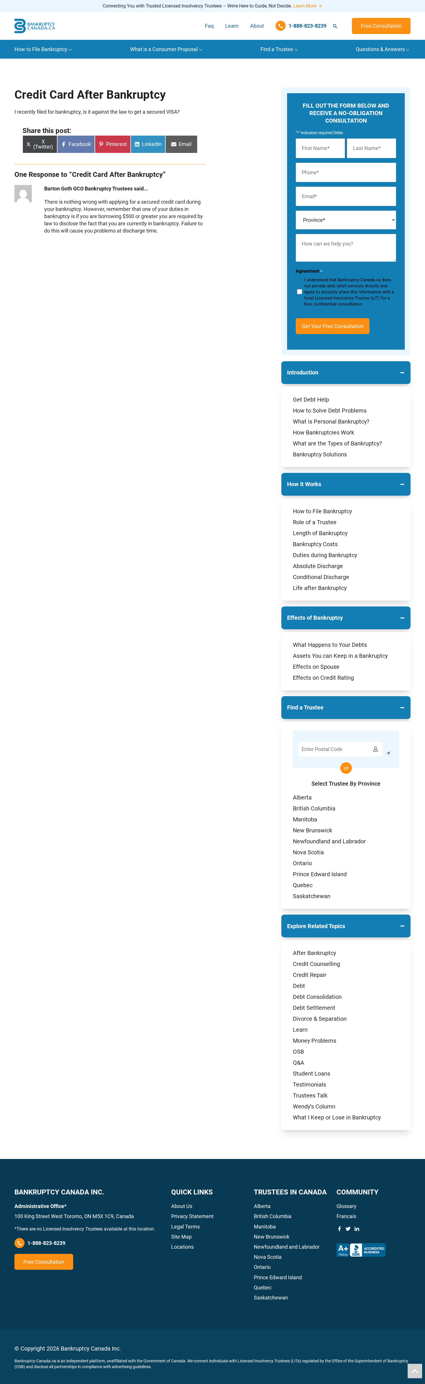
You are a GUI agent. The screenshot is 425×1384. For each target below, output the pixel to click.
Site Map (181, 1237)
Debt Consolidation (317, 996)
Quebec (303, 885)
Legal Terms (185, 1227)
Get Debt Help (311, 399)
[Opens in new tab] (361, 1250)
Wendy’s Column (314, 1106)
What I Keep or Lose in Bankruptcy (337, 1117)
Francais (346, 1216)
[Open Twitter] (348, 1229)
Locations (182, 1247)
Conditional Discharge (321, 577)
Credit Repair (309, 974)
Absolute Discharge (318, 566)
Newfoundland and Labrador (329, 841)
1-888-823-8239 (46, 1243)
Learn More (304, 6)
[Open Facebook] (339, 1229)
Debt (299, 985)
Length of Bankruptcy (320, 533)
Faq (209, 26)
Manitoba (305, 819)
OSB (298, 1051)
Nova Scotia (308, 852)
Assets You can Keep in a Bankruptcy (340, 655)
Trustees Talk (310, 1095)
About (257, 26)
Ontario (302, 863)
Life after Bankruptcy (320, 588)
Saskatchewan (311, 896)
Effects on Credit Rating (323, 677)
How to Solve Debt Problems (330, 410)
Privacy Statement (192, 1216)
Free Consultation (381, 26)
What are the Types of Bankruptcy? (337, 443)
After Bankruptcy (314, 952)
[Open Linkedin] (357, 1229)
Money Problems (314, 1040)
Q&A (298, 1062)
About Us (181, 1206)
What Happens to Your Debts (330, 644)
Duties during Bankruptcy (325, 555)
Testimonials (309, 1084)
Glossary (346, 1206)
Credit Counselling (316, 963)
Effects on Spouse (316, 666)
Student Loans (311, 1073)
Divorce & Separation (320, 1018)
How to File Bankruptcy (322, 511)
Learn (232, 26)
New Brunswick (312, 830)
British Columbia (314, 808)
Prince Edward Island (320, 874)
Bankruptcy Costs (315, 544)
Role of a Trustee (315, 522)
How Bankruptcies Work (323, 432)
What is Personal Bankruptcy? (331, 421)
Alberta (302, 797)
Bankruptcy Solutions (320, 454)
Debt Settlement (314, 1007)
